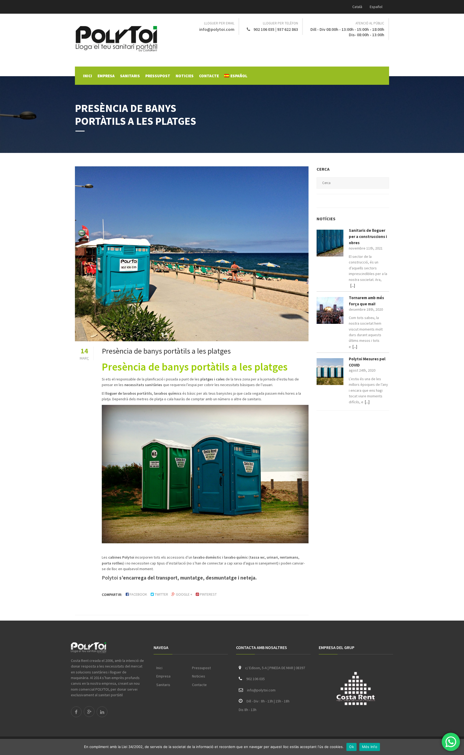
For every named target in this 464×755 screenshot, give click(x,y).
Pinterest (208, 594)
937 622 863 (287, 29)
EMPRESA (106, 75)
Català (357, 6)
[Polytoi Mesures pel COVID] (330, 371)
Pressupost (201, 667)
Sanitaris (163, 684)
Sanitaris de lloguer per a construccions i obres (368, 236)
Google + (184, 594)
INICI (87, 75)
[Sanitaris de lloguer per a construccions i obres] (330, 243)
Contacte (199, 684)
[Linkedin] (102, 711)
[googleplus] (89, 711)
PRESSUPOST (157, 75)
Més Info (369, 747)
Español (376, 6)
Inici (159, 667)
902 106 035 (264, 29)
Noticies (198, 676)
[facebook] (76, 711)
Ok (351, 747)
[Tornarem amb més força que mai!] (330, 310)
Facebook (138, 594)
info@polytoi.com (216, 29)
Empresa (163, 676)
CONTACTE (209, 75)
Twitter (161, 594)
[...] (352, 285)
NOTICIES (185, 75)
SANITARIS (130, 75)
